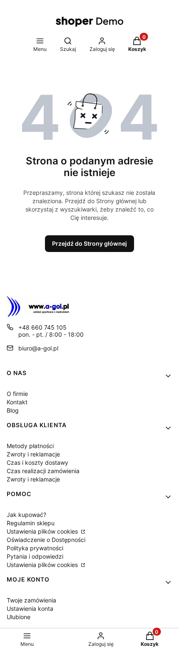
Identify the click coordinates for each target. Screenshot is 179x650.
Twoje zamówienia (31, 600)
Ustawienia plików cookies (43, 531)
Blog (13, 410)
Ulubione (18, 616)
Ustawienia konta (30, 608)
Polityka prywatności (35, 548)
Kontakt (17, 402)
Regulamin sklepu (31, 523)
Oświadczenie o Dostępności (46, 539)
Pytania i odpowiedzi (35, 556)
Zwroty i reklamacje (33, 454)
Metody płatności (30, 445)
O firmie (17, 393)
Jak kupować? (26, 514)
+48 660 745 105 (42, 327)
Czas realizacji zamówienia (43, 470)
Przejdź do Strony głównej (89, 243)
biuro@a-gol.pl (38, 348)
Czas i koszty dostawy (37, 462)
